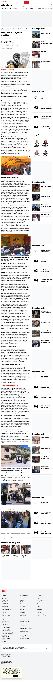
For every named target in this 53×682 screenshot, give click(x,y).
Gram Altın (39, 601)
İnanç (19, 8)
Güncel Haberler (5, 598)
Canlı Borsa (22, 594)
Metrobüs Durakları (6, 636)
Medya (27, 8)
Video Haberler (5, 619)
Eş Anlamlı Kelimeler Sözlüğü (8, 632)
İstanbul (39, 8)
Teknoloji (46, 6)
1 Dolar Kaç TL (39, 611)
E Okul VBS (22, 601)
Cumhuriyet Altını (40, 607)
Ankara (31, 8)
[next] (30, 552)
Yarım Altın (39, 604)
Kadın (32, 6)
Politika (2, 8)
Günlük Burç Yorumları (24, 604)
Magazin (28, 6)
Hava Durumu (22, 607)
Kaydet (46, 648)
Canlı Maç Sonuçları (41, 614)
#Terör (28, 533)
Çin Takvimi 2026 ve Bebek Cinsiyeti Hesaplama (25, 623)
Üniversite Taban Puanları (7, 622)
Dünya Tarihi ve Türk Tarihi (7, 625)
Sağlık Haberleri (5, 604)
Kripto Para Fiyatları (6, 615)
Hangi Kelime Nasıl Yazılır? (7, 633)
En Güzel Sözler (5, 635)
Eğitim (11, 8)
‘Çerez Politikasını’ (15, 672)
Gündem (6, 5)
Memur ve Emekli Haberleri (7, 609)
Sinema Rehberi (23, 611)
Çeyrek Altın (39, 603)
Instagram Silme (23, 615)
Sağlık (36, 6)
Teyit (35, 8)
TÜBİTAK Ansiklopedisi (6, 629)
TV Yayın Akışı (22, 612)
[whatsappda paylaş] (10, 45)
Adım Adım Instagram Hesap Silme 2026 (25, 636)
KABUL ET (15, 675)
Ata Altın (38, 606)
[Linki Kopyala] (18, 45)
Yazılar (41, 6)
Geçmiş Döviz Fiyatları (24, 631)
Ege (43, 8)
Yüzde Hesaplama (23, 630)
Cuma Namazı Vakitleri (24, 597)
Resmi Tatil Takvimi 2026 (24, 638)
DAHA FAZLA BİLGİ (7, 675)
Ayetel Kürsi (39, 595)
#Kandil (3, 533)
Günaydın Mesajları (41, 600)
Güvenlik (15, 8)
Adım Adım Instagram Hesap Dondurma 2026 (25, 634)
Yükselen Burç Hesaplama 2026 (26, 628)
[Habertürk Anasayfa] (26, 2)
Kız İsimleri (4, 641)
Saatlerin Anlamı (40, 597)
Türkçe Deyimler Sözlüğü (24, 621)
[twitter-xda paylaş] (5, 45)
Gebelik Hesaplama (23, 627)
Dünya (20, 6)
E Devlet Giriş (22, 603)
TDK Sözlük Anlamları (6, 621)
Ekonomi (15, 6)
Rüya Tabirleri (5, 624)
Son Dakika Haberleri (6, 594)
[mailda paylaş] (13, 45)
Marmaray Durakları (6, 638)
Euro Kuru (4, 614)
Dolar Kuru (4, 612)
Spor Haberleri (5, 601)
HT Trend (23, 8)
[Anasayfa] (4, 591)
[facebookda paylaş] (2, 45)
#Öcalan (23, 533)
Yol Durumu (22, 609)
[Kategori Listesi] (51, 1)
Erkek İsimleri (4, 639)
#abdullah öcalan (15, 533)
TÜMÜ (33, 137)
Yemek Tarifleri (39, 594)
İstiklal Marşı (22, 600)
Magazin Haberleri (5, 600)
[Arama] (1, 1)
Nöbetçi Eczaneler (23, 598)
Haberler (3, 28)
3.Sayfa (6, 8)
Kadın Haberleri (5, 606)
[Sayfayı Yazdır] (15, 45)
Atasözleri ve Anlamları (24, 619)
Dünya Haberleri (5, 603)
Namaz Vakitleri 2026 (24, 595)
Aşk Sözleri (39, 598)
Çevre (46, 8)
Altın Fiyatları (4, 611)
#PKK (8, 533)
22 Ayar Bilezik (39, 609)
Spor (24, 6)
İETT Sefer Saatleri (23, 625)
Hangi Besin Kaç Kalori (6, 630)
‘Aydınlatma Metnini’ (7, 673)
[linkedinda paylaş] (7, 45)
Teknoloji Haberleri (5, 607)
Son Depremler (22, 606)
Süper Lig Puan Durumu (41, 615)
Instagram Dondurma (24, 614)
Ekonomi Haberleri (5, 597)
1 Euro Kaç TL (39, 612)
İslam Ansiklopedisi (6, 627)
